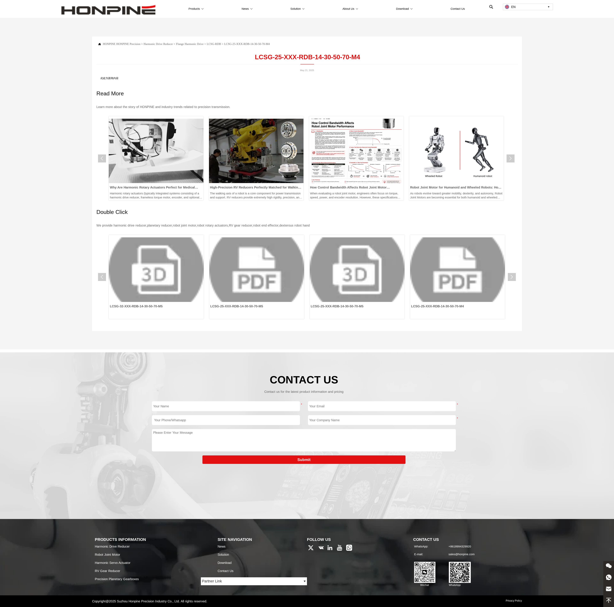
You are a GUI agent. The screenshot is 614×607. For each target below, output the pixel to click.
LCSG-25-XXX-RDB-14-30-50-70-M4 (247, 44)
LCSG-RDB (214, 44)
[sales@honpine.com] (608, 589)
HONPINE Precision (128, 44)
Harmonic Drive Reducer (158, 44)
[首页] (108, 10)
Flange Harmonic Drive (190, 44)
